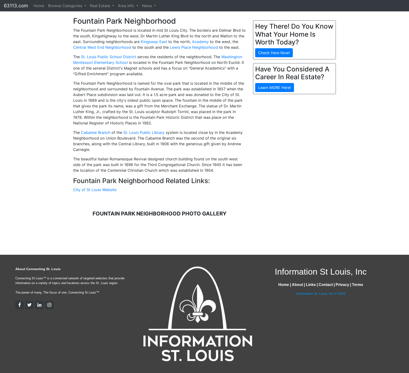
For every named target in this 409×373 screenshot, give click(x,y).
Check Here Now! (274, 52)
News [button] (147, 5)
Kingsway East (154, 41)
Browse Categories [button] (65, 5)
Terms (357, 285)
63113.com (16, 6)
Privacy (342, 285)
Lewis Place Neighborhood (194, 47)
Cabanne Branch (95, 132)
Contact (326, 285)
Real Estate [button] (100, 5)
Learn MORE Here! (274, 87)
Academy (200, 41)
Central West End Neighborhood (102, 47)
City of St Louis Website (94, 189)
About (297, 285)
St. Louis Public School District (108, 56)
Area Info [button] (126, 5)
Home (39, 5)
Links (311, 285)
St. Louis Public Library (143, 132)
